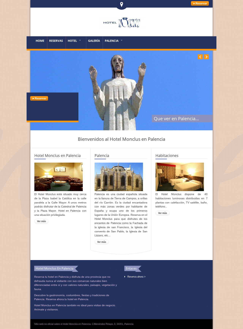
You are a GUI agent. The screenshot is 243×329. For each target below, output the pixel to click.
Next (206, 56)
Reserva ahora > (136, 276)
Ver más (41, 221)
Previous (200, 56)
